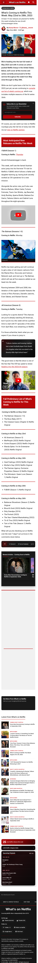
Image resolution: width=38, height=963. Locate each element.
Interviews (13, 779)
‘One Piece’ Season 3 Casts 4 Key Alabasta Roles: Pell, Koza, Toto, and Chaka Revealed (22, 745)
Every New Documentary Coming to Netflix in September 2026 (15, 576)
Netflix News (13, 731)
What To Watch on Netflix (17, 769)
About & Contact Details (11, 902)
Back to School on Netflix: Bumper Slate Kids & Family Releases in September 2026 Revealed (22, 830)
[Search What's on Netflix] (33, 2)
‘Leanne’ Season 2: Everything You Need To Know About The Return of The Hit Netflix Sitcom (22, 735)
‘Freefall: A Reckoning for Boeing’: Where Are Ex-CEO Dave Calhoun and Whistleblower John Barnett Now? (22, 773)
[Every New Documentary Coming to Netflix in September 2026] (16, 565)
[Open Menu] (4, 2)
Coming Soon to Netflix (8, 8)
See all (31, 853)
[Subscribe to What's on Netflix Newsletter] (29, 2)
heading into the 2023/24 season (14, 367)
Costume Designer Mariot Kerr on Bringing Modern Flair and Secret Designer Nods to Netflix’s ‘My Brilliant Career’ (22, 782)
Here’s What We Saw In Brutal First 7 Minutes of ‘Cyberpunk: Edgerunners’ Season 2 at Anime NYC (21, 801)
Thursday (19, 154)
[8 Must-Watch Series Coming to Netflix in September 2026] (5, 819)
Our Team (27, 902)
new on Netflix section (16, 130)
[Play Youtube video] (18, 214)
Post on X (13, 544)
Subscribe (18, 117)
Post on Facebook (23, 544)
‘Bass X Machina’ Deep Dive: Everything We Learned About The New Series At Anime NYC (22, 811)
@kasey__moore (27, 28)
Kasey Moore (13, 28)
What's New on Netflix (16, 788)
